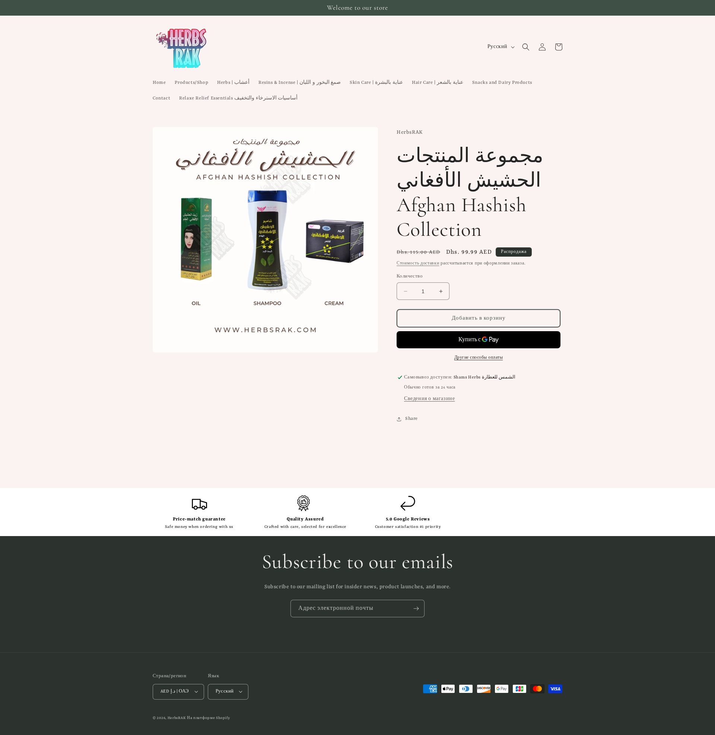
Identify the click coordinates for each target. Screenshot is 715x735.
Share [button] (411, 418)
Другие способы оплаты (478, 357)
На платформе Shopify (208, 718)
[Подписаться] (416, 608)
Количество (410, 276)
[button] (526, 47)
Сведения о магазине (429, 399)
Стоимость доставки (418, 263)
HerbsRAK (177, 718)
